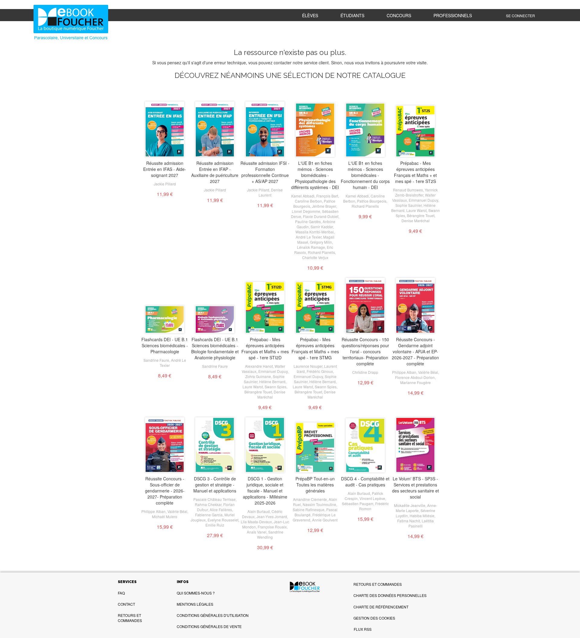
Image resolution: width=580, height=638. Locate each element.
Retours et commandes (130, 618)
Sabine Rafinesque (308, 509)
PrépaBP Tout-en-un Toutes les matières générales (315, 485)
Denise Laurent (271, 192)
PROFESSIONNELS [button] (452, 15)
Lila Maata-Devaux (256, 521)
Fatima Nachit (408, 520)
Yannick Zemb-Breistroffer (416, 192)
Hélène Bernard (272, 381)
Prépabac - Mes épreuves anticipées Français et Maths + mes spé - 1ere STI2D (265, 348)
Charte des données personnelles (390, 595)
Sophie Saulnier (408, 205)
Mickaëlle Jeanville (409, 505)
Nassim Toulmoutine (319, 504)
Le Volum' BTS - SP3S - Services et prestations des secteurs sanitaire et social (415, 488)
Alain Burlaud (258, 511)
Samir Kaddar (322, 226)
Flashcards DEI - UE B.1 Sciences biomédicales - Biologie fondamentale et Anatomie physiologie (215, 348)
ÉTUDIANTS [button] (352, 15)
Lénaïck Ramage (311, 247)
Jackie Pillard (165, 183)
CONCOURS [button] (399, 15)
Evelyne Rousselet (223, 519)
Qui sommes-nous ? (196, 592)
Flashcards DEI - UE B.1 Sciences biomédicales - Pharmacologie (164, 345)
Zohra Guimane (258, 376)
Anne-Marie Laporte (416, 508)
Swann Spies (275, 386)
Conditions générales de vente (209, 626)
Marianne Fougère (415, 382)
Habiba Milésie (422, 515)
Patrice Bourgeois (371, 201)
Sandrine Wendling (270, 534)
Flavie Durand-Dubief (320, 216)
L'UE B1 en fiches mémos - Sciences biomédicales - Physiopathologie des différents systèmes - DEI (315, 175)
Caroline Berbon (308, 201)
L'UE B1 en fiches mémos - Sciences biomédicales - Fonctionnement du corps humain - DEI (365, 175)
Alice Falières (221, 509)
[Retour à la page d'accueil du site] (77, 23)
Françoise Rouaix (272, 526)
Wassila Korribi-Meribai (314, 231)
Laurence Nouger (308, 366)
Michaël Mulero (164, 516)
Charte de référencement (380, 606)
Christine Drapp (365, 372)
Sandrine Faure (156, 360)
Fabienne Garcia (209, 514)
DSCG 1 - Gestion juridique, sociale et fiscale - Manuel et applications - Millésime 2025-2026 (265, 491)
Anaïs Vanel (256, 531)
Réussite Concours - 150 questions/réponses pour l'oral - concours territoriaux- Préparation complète (365, 351)
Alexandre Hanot (259, 366)
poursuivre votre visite (406, 62)
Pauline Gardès (308, 221)
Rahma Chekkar (208, 504)
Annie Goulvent (324, 519)
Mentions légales (195, 604)
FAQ (121, 592)
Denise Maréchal (415, 220)
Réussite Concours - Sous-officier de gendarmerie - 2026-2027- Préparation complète (165, 491)
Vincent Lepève (372, 498)
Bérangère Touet (420, 215)
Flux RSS (363, 629)
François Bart (327, 195)
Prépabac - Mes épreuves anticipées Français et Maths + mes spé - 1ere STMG (315, 348)
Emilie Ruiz (214, 524)
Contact (126, 604)
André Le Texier (308, 236)
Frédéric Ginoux (320, 371)
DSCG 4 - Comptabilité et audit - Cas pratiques (365, 482)
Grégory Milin (321, 242)
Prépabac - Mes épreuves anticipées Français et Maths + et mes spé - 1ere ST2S (415, 172)
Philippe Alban (404, 372)
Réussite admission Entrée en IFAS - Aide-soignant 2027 (164, 169)
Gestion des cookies (374, 617)
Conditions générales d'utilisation (213, 615)
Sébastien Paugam (357, 503)
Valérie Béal (428, 372)
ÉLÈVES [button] (310, 15)
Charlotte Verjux (315, 257)
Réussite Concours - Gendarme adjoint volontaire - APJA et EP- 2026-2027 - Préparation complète (415, 351)
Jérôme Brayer (324, 206)
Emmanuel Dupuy (423, 200)
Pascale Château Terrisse (214, 499)
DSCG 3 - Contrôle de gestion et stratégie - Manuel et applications (214, 485)
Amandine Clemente (310, 499)
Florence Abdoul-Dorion (415, 377)
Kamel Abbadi (302, 195)
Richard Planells (321, 252)
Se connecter (520, 15)
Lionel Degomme (306, 211)
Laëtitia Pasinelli (421, 523)
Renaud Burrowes (408, 189)
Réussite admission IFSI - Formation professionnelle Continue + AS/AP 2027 (264, 172)
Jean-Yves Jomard (271, 516)
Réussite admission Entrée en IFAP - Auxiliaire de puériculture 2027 (214, 172)
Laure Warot (416, 210)
